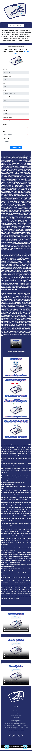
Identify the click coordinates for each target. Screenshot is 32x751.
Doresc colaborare (16, 715)
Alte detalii (6, 138)
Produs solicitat (7, 76)
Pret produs (6, 104)
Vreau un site (16, 717)
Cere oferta (16, 711)
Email (4, 132)
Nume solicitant (7, 118)
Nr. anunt (5, 69)
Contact (16, 713)
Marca (4, 83)
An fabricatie (6, 97)
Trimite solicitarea (16, 147)
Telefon (5, 125)
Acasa (16, 709)
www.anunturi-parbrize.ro (7, 156)
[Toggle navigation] (5, 25)
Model (4, 90)
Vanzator (5, 111)
